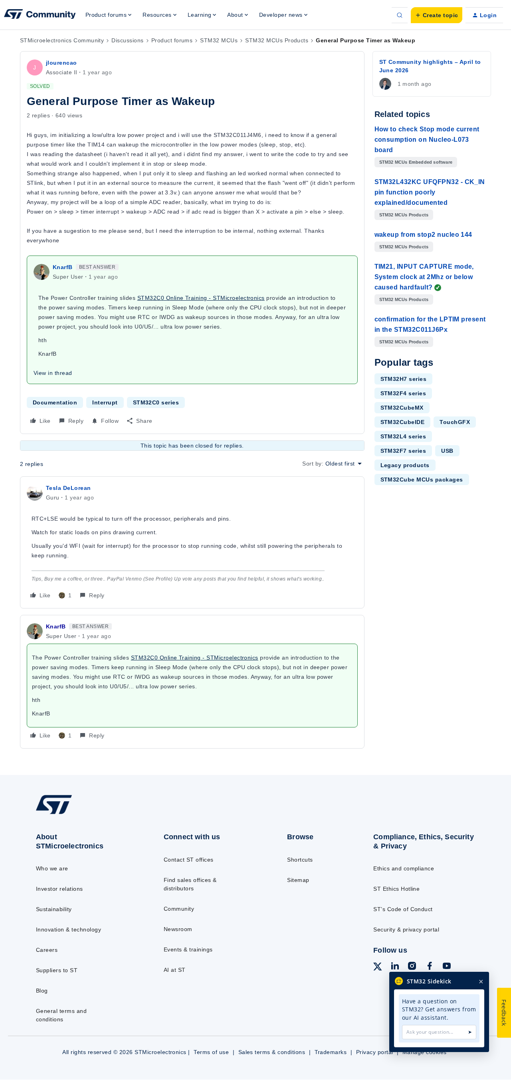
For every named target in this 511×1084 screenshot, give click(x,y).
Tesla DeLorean (68, 488)
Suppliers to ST (56, 970)
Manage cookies (424, 1052)
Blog (42, 990)
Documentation (55, 402)
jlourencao (61, 62)
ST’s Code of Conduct (403, 909)
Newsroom (178, 929)
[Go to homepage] (85, 813)
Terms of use (211, 1052)
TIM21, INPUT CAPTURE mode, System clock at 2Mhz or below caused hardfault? (424, 277)
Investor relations (59, 889)
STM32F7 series (403, 451)
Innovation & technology (68, 929)
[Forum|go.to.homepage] (40, 15)
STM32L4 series (403, 436)
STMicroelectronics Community (62, 40)
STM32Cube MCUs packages (421, 479)
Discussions (127, 40)
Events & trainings (188, 949)
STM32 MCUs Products (276, 40)
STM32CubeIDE (402, 422)
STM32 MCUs (219, 40)
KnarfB (63, 267)
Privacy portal (374, 1052)
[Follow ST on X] (377, 968)
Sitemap (298, 880)
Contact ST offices (189, 859)
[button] (436, 15)
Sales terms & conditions (271, 1052)
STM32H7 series (403, 379)
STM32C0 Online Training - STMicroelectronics (201, 298)
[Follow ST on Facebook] (429, 967)
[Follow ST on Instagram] (412, 967)
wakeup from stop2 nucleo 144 (423, 234)
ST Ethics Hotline (396, 889)
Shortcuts (300, 859)
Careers (46, 950)
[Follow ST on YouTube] (447, 967)
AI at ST (175, 970)
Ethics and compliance (403, 868)
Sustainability (54, 909)
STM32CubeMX (402, 407)
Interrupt (104, 402)
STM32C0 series (156, 402)
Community (179, 909)
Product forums (172, 40)
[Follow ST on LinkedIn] (395, 967)
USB (447, 451)
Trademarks (331, 1052)
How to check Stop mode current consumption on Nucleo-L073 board (426, 139)
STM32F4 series (403, 393)
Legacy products (405, 465)
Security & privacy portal (406, 929)
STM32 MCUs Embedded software (416, 162)
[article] (192, 542)
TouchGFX (455, 422)
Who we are (52, 868)
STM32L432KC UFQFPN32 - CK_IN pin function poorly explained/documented (429, 192)
